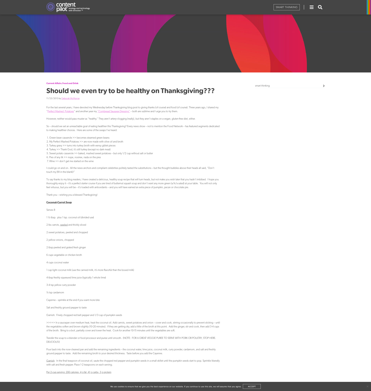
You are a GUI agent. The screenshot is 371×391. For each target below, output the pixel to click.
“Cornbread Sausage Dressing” (113, 111)
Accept (252, 386)
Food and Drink (70, 83)
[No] (367, 386)
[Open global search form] (320, 7)
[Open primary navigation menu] (312, 7)
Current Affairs (54, 83)
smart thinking (262, 85)
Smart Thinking (287, 7)
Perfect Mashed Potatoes (61, 111)
